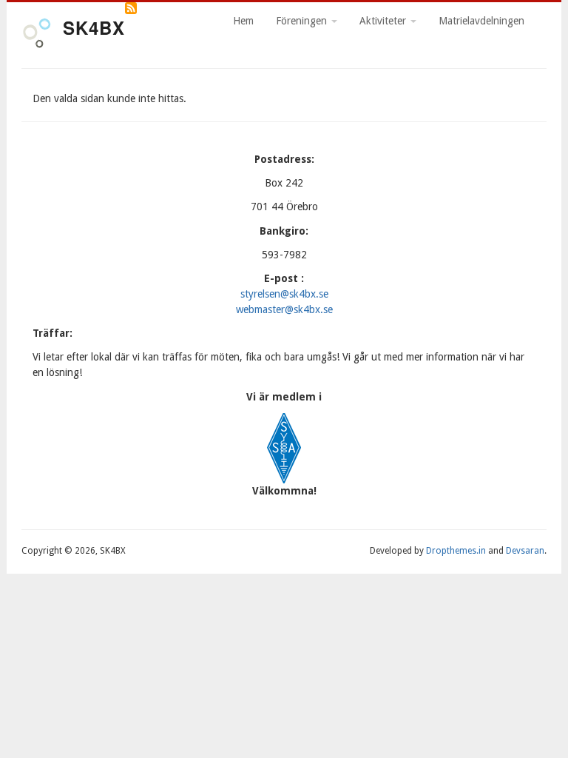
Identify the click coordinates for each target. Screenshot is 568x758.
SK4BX (94, 27)
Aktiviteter (384, 21)
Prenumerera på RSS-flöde (131, 8)
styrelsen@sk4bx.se (284, 294)
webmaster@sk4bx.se (284, 309)
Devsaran (525, 551)
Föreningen (303, 21)
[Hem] (36, 35)
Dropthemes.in (456, 551)
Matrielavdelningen (481, 21)
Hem (243, 21)
